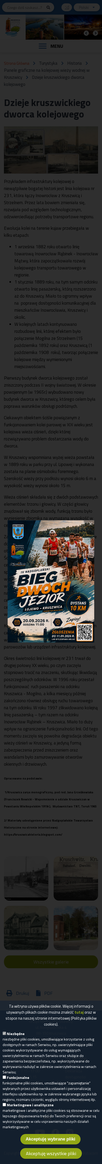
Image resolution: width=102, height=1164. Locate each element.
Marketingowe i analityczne (30, 1105)
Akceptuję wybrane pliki (50, 1139)
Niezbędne (16, 1033)
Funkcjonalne (18, 1077)
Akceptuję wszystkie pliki (51, 1153)
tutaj (79, 1012)
